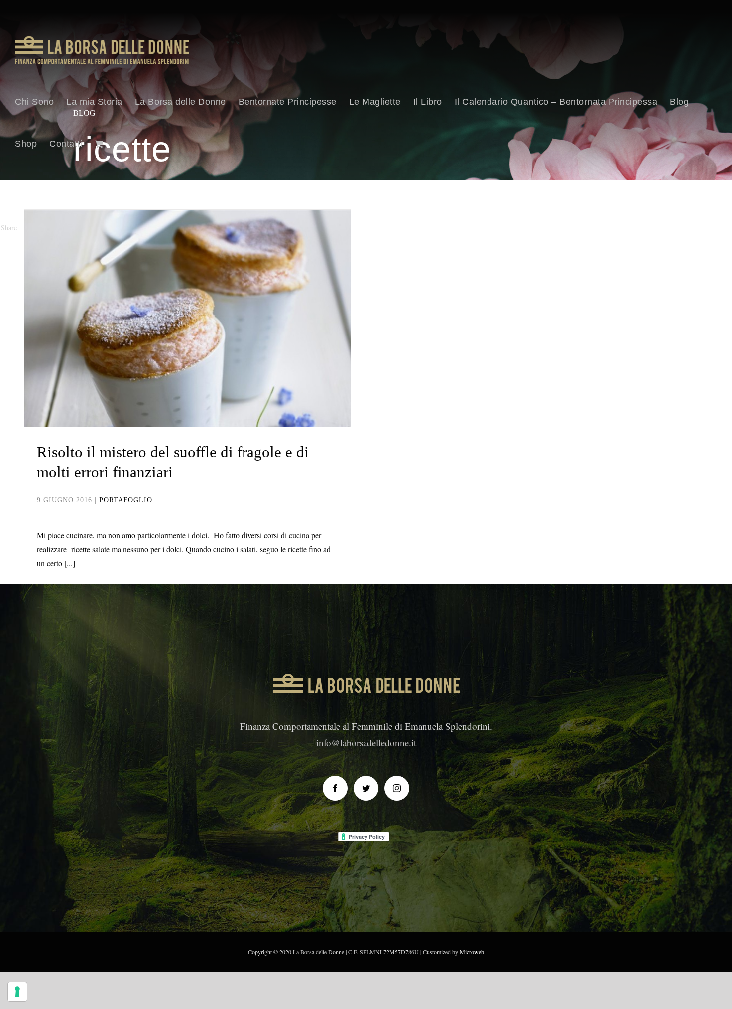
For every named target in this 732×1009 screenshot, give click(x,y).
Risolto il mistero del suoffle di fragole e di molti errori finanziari (187, 288)
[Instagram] (396, 788)
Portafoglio (187, 351)
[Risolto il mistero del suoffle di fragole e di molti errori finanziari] (187, 318)
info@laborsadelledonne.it (366, 742)
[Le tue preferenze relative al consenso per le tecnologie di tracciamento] (17, 991)
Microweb (472, 952)
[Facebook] (335, 788)
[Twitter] (366, 788)
